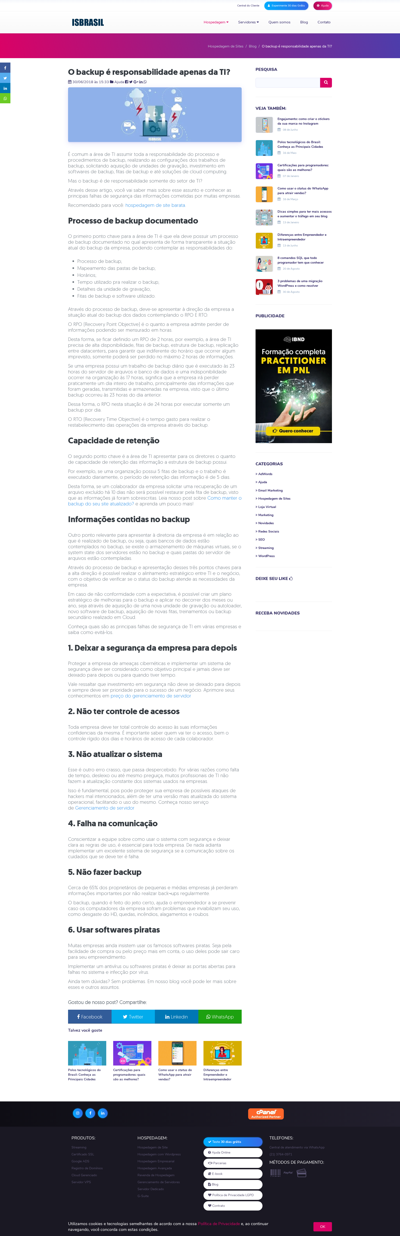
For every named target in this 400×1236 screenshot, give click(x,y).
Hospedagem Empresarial (156, 1161)
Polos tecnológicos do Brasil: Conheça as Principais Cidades (84, 1075)
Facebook (91, 1017)
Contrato (218, 1206)
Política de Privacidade (219, 1224)
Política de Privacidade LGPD (232, 1195)
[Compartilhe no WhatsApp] (5, 98)
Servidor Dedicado (151, 1189)
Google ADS (80, 1161)
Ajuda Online (220, 1152)
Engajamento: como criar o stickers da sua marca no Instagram (304, 121)
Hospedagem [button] (215, 22)
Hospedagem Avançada (155, 1168)
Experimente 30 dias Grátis (288, 5)
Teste (226, 1142)
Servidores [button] (247, 22)
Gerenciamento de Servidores (159, 1182)
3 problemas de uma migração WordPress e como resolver (300, 283)
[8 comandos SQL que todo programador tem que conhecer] (264, 263)
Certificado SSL (83, 1154)
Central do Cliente (248, 5)
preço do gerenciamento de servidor (151, 696)
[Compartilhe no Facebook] (5, 68)
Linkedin (178, 1017)
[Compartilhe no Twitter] (5, 78)
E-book (216, 1174)
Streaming (79, 1147)
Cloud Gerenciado (84, 1175)
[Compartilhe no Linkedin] (5, 88)
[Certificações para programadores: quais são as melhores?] (132, 1053)
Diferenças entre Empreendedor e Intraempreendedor (217, 1075)
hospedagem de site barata (155, 205)
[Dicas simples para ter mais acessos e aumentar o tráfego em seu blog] (264, 217)
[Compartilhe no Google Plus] (136, 82)
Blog (304, 22)
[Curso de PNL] (294, 386)
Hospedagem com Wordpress (159, 1154)
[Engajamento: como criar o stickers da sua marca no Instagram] (264, 124)
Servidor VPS (81, 1182)
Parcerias (219, 1163)
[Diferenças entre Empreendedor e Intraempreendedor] (222, 1053)
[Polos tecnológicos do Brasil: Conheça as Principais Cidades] (87, 1053)
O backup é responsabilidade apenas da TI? (149, 72)
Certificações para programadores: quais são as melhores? (129, 1075)
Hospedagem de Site (153, 1147)
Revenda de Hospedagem (156, 1175)
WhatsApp (222, 1017)
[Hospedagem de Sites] (88, 22)
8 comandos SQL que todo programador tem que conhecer (301, 260)
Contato (324, 22)
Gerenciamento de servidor (104, 808)
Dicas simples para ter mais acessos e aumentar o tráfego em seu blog (305, 213)
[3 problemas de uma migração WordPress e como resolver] (264, 286)
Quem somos (280, 22)
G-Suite (143, 1196)
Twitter (135, 1017)
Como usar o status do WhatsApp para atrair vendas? (175, 1075)
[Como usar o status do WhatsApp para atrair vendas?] (177, 1053)
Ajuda (324, 5)
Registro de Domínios (87, 1168)
